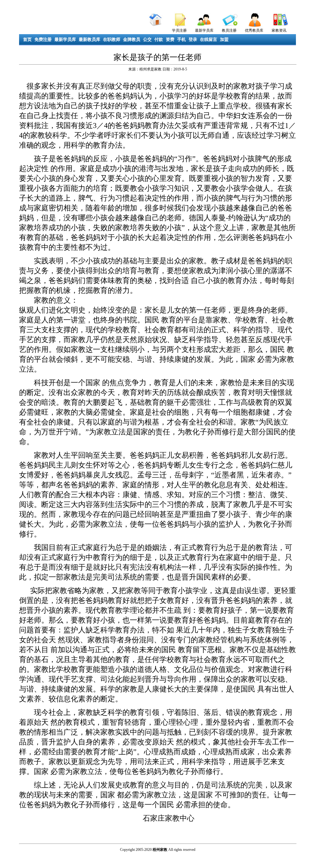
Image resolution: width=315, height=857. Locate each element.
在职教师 (111, 39)
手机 (181, 39)
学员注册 (179, 30)
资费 (170, 39)
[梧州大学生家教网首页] (154, 18)
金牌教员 (131, 39)
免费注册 (43, 39)
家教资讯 (279, 30)
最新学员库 (204, 30)
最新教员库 (89, 39)
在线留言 (208, 39)
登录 (193, 39)
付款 (158, 39)
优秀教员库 (254, 30)
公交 (147, 39)
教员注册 (229, 30)
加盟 (224, 39)
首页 (27, 39)
